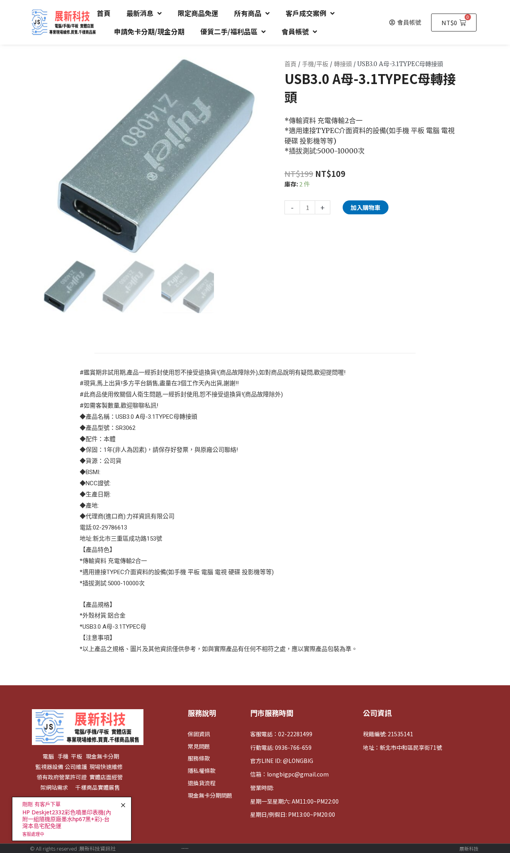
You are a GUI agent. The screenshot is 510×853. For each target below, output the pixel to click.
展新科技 (469, 848)
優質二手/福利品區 (228, 31)
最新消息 (139, 13)
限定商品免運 (198, 13)
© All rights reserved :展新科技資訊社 (73, 848)
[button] (405, 22)
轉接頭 (343, 64)
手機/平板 (315, 64)
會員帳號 (295, 31)
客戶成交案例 (306, 13)
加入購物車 (366, 207)
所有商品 (247, 13)
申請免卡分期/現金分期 (149, 31)
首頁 (103, 13)
